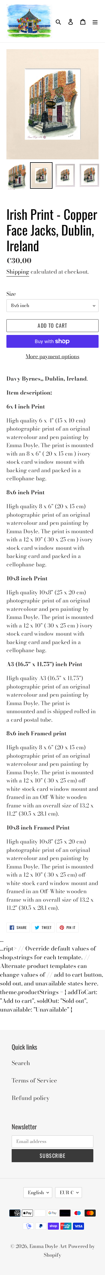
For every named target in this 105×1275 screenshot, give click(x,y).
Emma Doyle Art (48, 1246)
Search (21, 1062)
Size (11, 294)
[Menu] (95, 21)
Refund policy (31, 1097)
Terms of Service (34, 1080)
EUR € (67, 1192)
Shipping (17, 272)
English (36, 1192)
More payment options (52, 356)
